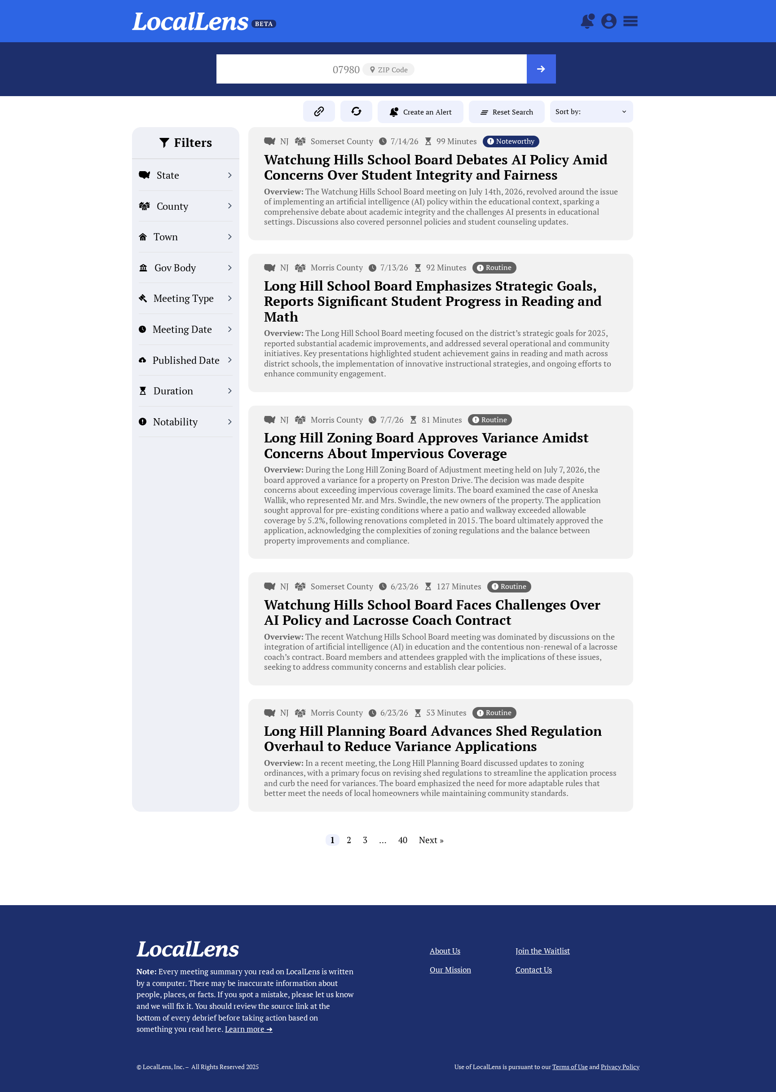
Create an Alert (427, 112)
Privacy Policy (620, 1066)
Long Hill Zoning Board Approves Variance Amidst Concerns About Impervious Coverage (426, 445)
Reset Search (513, 112)
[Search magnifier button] (541, 69)
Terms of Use (570, 1066)
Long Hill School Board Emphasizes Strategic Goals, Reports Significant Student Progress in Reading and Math (433, 301)
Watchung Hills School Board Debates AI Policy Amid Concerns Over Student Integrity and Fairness (436, 167)
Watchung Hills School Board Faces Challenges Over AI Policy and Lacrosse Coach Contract (432, 612)
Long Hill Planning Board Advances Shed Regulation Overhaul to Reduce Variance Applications (433, 739)
